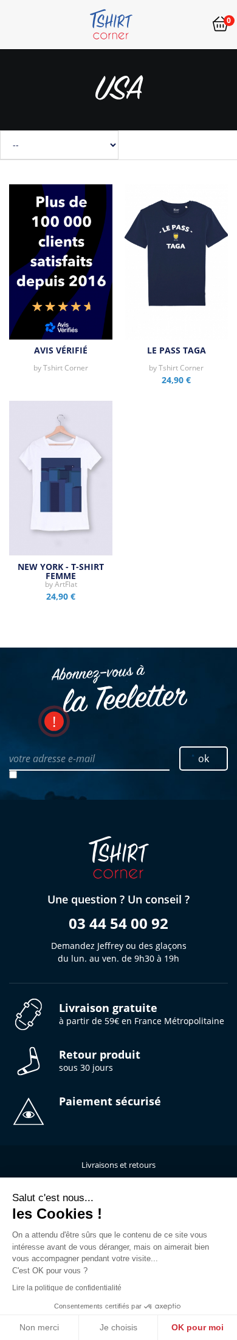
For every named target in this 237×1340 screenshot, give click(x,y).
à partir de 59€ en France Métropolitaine (141, 1014)
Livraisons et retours (118, 1164)
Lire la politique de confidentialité (67, 1288)
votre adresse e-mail (52, 758)
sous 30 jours (99, 1060)
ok (203, 758)
